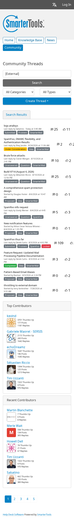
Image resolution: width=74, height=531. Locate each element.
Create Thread (36, 101)
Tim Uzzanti (15, 378)
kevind (11, 316)
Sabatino (13, 472)
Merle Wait (14, 425)
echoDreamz (16, 347)
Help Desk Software (13, 514)
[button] (54, 4)
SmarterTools (44, 514)
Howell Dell (15, 441)
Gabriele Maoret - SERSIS (25, 331)
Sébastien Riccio (18, 362)
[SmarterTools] (23, 23)
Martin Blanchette (20, 410)
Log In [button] (66, 4)
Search (37, 83)
